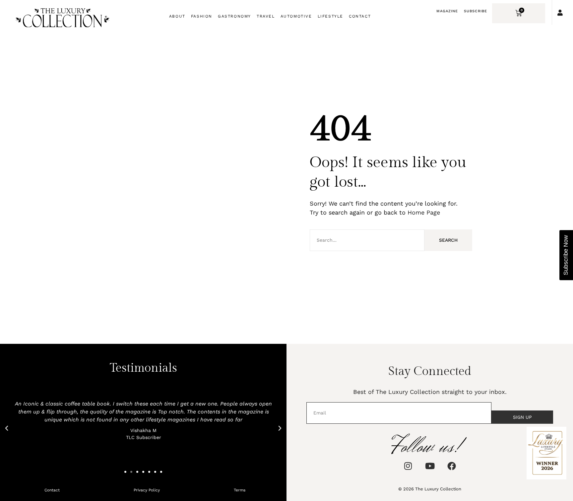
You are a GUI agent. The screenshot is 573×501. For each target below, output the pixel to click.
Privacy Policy (147, 490)
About (177, 16)
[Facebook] (451, 466)
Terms (239, 490)
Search (448, 240)
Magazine (447, 11)
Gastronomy (234, 16)
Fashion (201, 16)
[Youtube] (429, 466)
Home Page (424, 212)
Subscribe (475, 11)
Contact (360, 16)
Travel (266, 16)
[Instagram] (408, 466)
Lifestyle (330, 16)
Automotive (296, 16)
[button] (6, 428)
